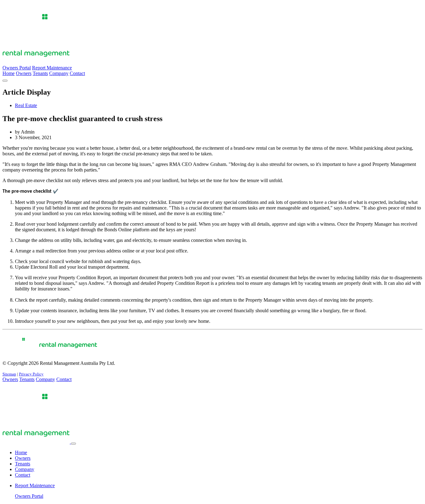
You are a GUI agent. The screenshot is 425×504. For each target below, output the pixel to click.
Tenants (40, 73)
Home (8, 73)
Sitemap (9, 374)
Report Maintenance (52, 67)
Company (58, 73)
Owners (23, 73)
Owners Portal (16, 67)
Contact (77, 73)
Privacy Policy (31, 374)
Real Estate (26, 105)
